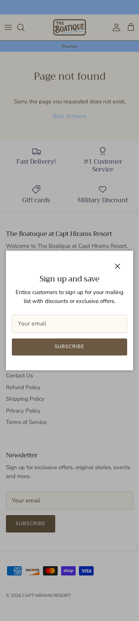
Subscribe (69, 346)
